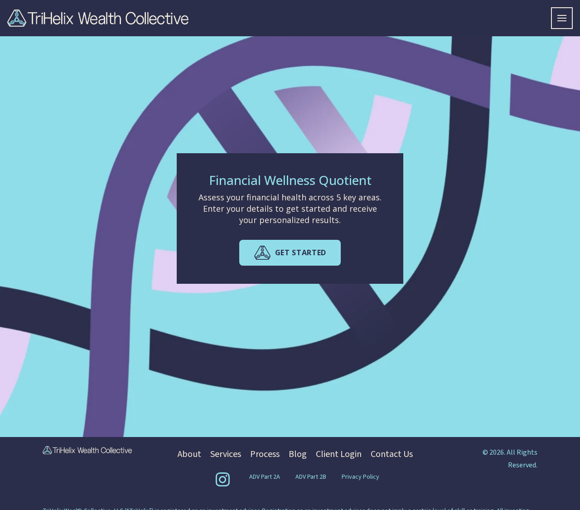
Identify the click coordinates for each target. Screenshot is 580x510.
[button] (562, 18)
